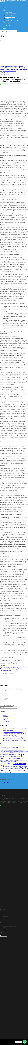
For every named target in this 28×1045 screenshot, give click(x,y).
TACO (27, 770)
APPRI (8, 802)
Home (4, 7)
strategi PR (23, 770)
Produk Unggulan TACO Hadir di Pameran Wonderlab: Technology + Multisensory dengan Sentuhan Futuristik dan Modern (13, 668)
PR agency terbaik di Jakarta (8, 761)
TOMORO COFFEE (8, 772)
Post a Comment (4, 74)
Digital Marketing (9, 15)
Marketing (5, 718)
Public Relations (9, 12)
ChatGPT (11, 750)
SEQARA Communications (9, 71)
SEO (3, 768)
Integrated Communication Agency (6, 756)
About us (5, 8)
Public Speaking (6, 766)
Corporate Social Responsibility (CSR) (19, 750)
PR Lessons (5, 719)
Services (5, 10)
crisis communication (9, 751)
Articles (7, 23)
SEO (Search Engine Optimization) (12, 768)
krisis (11, 760)
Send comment (7, 705)
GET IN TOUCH (6, 782)
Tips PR (2, 772)
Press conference (20, 761)
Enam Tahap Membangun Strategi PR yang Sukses (15, 740)
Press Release (6, 26)
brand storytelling (6, 750)
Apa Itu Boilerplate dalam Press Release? (12, 732)
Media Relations (14, 760)
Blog (4, 21)
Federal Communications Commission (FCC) (11, 66)
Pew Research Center (12, 69)
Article (4, 915)
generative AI (19, 752)
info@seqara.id (6, 928)
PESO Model (25, 760)
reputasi (11, 766)
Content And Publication (11, 13)
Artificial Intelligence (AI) (14, 747)
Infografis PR (21, 754)
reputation (13, 766)
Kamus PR (7, 760)
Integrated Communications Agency (9, 67)
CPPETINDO (2, 751)
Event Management (10, 17)
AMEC (5, 747)
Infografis (13, 754)
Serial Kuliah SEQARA (18, 770)
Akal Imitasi (2, 747)
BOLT (26, 748)
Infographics (8, 25)
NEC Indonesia (19, 760)
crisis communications (16, 751)
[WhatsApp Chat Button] (25, 1042)
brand (1, 750)
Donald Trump (14, 752)
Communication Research (11, 20)
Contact (4, 28)
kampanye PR (2, 760)
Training (7, 18)
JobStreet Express (24, 758)
